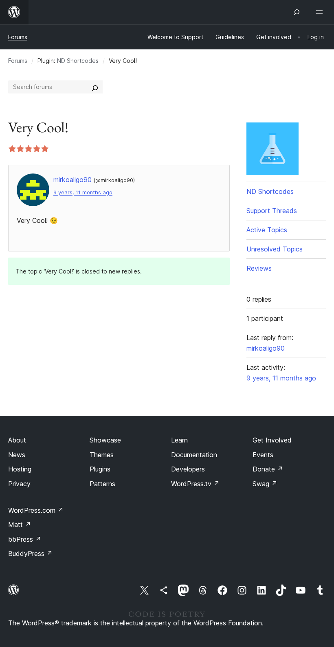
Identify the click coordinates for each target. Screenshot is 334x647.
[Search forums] (95, 86)
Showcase (105, 440)
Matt (19, 524)
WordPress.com (36, 510)
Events (263, 455)
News (16, 455)
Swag (265, 484)
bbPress (24, 539)
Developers (188, 469)
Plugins (100, 469)
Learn (179, 440)
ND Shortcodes (78, 60)
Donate (268, 469)
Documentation (194, 455)
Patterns (102, 484)
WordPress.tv (195, 484)
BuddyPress (30, 553)
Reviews (259, 268)
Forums (17, 36)
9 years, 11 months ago (82, 192)
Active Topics (266, 230)
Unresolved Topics (274, 249)
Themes (102, 455)
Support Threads (271, 211)
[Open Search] (296, 12)
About (17, 440)
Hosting (19, 469)
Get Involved (272, 440)
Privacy (19, 484)
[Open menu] (321, 12)
